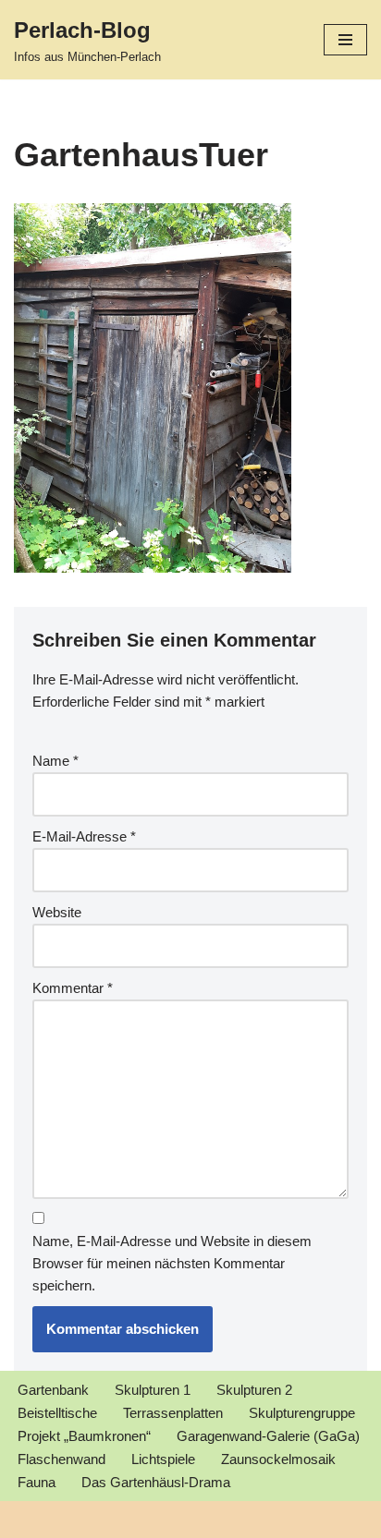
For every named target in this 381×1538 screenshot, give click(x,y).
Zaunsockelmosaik (278, 1459)
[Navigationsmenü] (345, 39)
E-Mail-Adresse (84, 836)
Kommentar (72, 988)
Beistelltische (57, 1413)
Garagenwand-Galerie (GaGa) (268, 1436)
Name (55, 761)
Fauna (36, 1482)
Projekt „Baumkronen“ (84, 1436)
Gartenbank (53, 1390)
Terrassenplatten (173, 1413)
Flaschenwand (61, 1459)
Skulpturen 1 (152, 1390)
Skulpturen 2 (254, 1390)
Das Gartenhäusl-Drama (155, 1482)
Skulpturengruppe (302, 1413)
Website (56, 912)
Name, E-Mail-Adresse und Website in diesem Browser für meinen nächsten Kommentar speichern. (172, 1263)
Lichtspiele (163, 1459)
